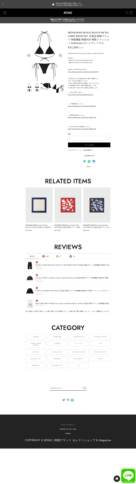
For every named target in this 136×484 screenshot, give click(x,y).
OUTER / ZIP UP (57, 352)
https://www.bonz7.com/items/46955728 (82, 117)
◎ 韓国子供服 (57, 336)
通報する (89, 166)
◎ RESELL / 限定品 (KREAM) (35, 344)
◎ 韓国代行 (57, 343)
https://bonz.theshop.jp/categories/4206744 (83, 72)
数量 (69, 134)
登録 (84, 388)
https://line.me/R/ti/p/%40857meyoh (80, 94)
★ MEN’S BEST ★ (78, 336)
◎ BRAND (36, 336)
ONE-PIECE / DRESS (100, 352)
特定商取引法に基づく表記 (68, 429)
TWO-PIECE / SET (35, 358)
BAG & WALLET (79, 358)
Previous (29, 55)
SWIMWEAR (35, 365)
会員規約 (68, 433)
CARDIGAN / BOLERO (78, 352)
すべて (32, 256)
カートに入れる (89, 145)
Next (60, 55)
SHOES (100, 358)
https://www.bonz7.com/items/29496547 (82, 106)
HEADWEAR (57, 358)
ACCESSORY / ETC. (57, 365)
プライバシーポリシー (68, 425)
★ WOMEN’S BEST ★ (100, 336)
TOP (100, 343)
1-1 (79, 365)
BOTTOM (35, 352)
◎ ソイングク (79, 343)
